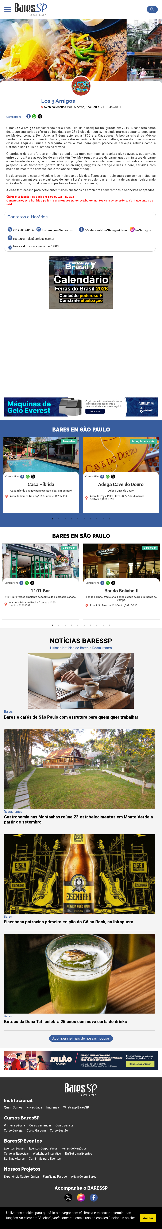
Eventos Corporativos (43, 1148)
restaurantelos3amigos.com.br (33, 238)
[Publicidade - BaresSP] (81, 282)
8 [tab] (97, 519)
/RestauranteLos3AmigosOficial (106, 230)
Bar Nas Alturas (14, 1158)
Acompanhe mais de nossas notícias (81, 1038)
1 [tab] (52, 519)
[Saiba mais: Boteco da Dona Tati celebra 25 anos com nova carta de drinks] (79, 1013)
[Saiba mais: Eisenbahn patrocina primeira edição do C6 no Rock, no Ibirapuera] (79, 913)
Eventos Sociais (14, 1148)
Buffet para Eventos (78, 1153)
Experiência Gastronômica (21, 1176)
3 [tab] (65, 519)
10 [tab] (109, 519)
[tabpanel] (41, 476)
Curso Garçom (36, 1130)
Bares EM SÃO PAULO (81, 429)
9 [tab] (103, 519)
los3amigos (143, 230)
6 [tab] (84, 519)
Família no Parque (55, 1176)
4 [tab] (71, 519)
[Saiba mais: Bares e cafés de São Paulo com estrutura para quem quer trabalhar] (81, 708)
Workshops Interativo (47, 1153)
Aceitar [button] (148, 1218)
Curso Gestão (59, 1130)
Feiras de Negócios (74, 1148)
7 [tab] (90, 519)
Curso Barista (64, 1125)
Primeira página (14, 1125)
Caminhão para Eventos (45, 1158)
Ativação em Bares (83, 1176)
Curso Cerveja (13, 1130)
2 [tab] (59, 519)
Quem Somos (13, 1107)
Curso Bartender (40, 1125)
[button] (6, 1223)
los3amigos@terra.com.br (59, 230)
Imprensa (52, 1107)
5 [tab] (78, 519)
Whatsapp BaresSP (76, 1107)
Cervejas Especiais (16, 1153)
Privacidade (34, 1107)
